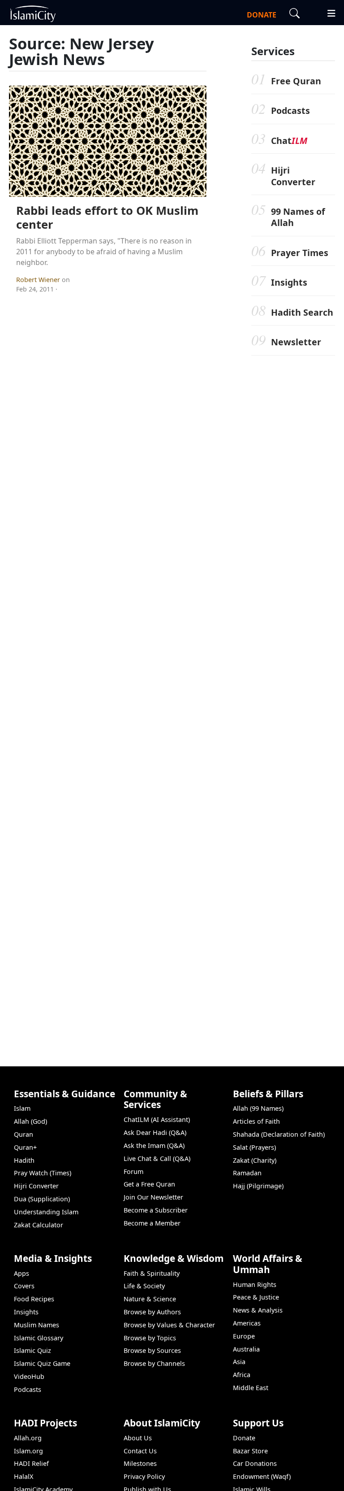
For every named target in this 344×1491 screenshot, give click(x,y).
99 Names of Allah (298, 217)
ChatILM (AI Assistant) (157, 1119)
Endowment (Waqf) (262, 1476)
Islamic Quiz (32, 1350)
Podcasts (290, 110)
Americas (247, 1323)
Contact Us (140, 1451)
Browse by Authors (152, 1312)
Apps (21, 1273)
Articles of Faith (256, 1121)
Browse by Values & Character (169, 1325)
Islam (22, 1108)
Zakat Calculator (38, 1225)
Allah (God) (30, 1121)
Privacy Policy (144, 1476)
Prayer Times (299, 253)
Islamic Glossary (38, 1338)
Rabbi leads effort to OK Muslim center (107, 217)
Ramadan (247, 1173)
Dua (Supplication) (42, 1199)
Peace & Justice (256, 1297)
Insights (289, 282)
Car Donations (255, 1463)
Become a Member (152, 1223)
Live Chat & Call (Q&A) (157, 1158)
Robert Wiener (39, 279)
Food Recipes (34, 1299)
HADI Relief (31, 1463)
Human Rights (254, 1284)
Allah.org (28, 1438)
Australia (246, 1349)
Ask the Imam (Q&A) (154, 1145)
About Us (138, 1438)
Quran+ (25, 1147)
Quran (23, 1134)
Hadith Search (302, 312)
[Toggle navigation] (327, 12)
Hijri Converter (293, 175)
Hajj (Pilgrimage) (258, 1186)
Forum (133, 1171)
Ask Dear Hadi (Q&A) (155, 1132)
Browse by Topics (150, 1338)
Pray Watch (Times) (42, 1173)
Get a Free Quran (149, 1184)
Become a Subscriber (156, 1210)
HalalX (23, 1476)
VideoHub (29, 1376)
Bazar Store (250, 1451)
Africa (241, 1374)
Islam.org (28, 1451)
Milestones (140, 1463)
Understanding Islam (46, 1212)
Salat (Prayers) (254, 1147)
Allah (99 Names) (258, 1108)
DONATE (261, 15)
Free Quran (296, 81)
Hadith (24, 1160)
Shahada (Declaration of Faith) (279, 1134)
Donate (244, 1438)
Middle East (250, 1387)
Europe (244, 1336)
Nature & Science (150, 1299)
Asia (239, 1361)
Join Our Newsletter (153, 1197)
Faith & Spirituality (152, 1273)
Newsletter (296, 342)
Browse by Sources (152, 1350)
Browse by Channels (154, 1363)
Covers (24, 1286)
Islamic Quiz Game (42, 1363)
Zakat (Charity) (254, 1160)
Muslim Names (36, 1325)
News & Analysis (258, 1310)
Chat (289, 141)
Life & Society (144, 1286)
